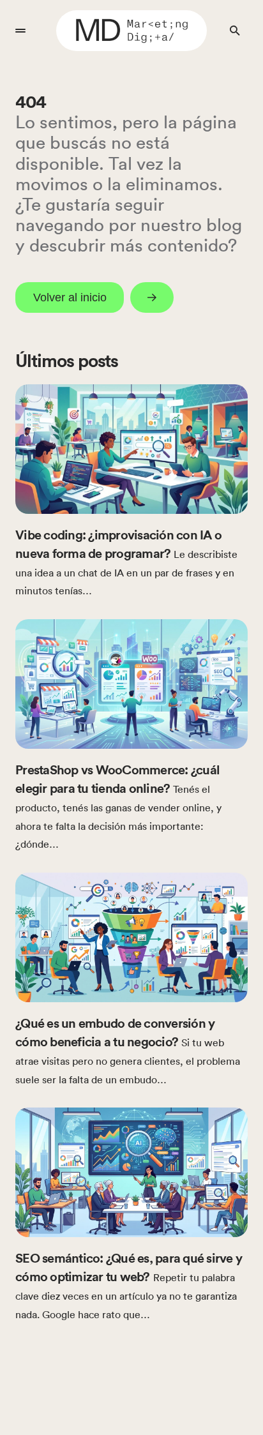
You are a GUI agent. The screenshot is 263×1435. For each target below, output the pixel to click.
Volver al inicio (70, 297)
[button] (20, 30)
